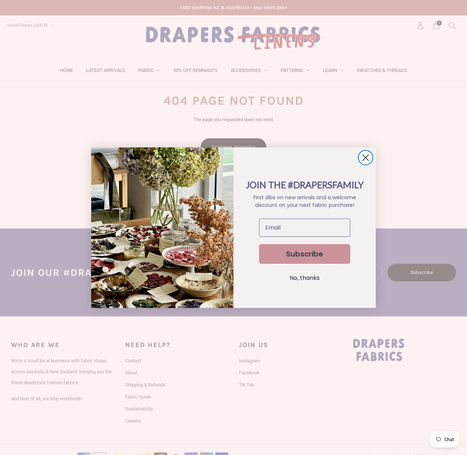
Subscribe (304, 254)
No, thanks (305, 278)
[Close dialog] (365, 157)
